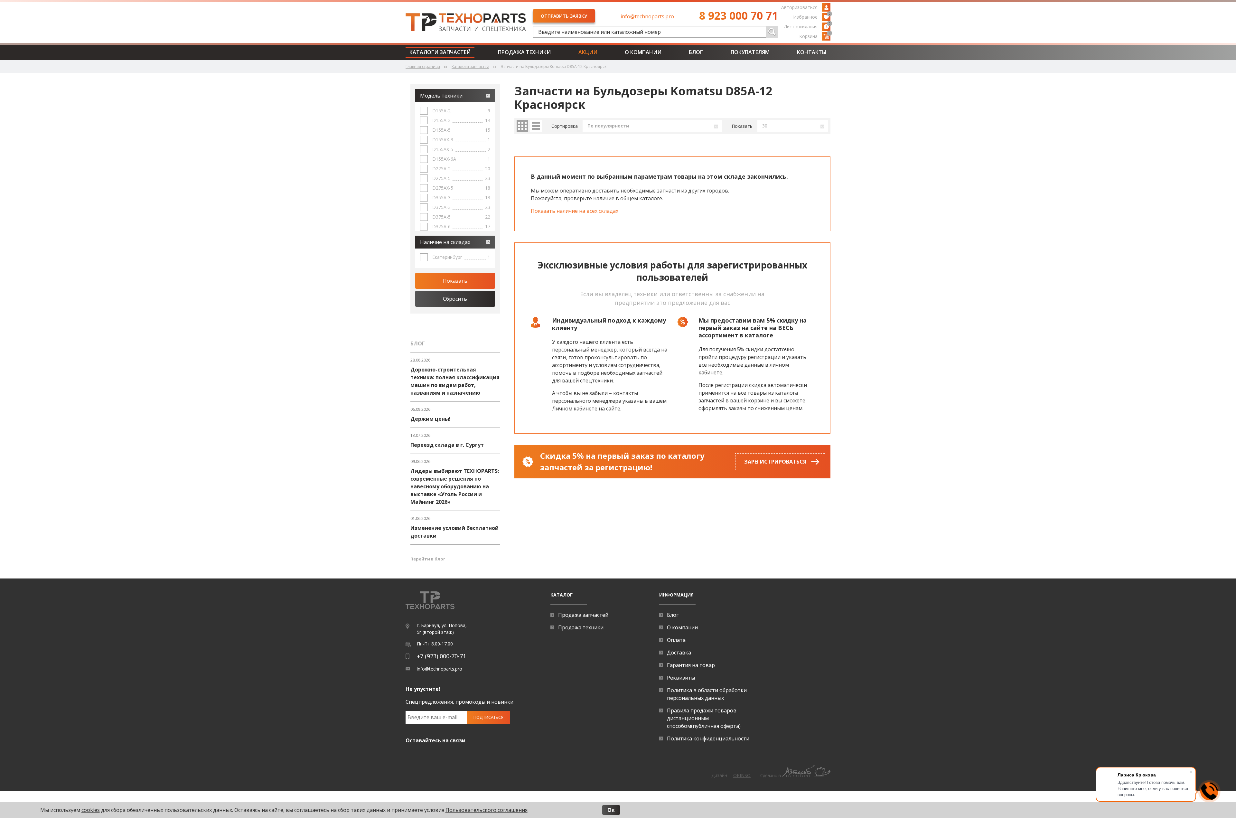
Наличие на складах (445, 242)
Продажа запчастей (583, 614)
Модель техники (441, 95)
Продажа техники (524, 52)
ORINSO (742, 775)
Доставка (679, 652)
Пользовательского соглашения (486, 809)
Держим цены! (430, 418)
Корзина (814, 35)
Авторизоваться (799, 7)
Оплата (676, 640)
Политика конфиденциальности (708, 738)
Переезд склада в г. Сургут (447, 444)
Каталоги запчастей (440, 52)
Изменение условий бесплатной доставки (454, 531)
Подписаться (488, 717)
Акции (587, 52)
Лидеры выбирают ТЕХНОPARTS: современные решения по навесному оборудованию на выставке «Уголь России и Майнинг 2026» (454, 486)
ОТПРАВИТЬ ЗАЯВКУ (564, 16)
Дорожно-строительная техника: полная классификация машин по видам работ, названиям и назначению (455, 381)
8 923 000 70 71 (738, 15)
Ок (611, 809)
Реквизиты (681, 677)
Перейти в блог (427, 559)
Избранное (811, 16)
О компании (643, 52)
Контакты (812, 52)
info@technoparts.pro (647, 16)
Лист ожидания (807, 26)
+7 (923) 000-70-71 (441, 656)
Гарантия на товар (691, 665)
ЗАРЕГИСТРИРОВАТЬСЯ (775, 461)
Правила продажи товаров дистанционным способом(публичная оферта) (704, 718)
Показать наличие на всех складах (574, 210)
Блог (696, 52)
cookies (90, 809)
